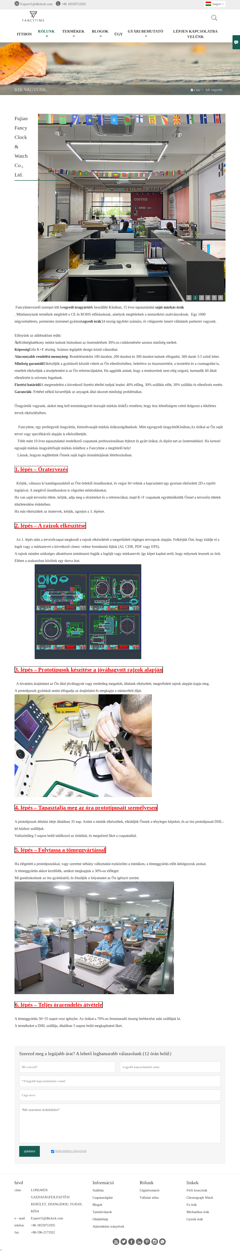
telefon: (20, 1225)
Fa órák (192, 1204)
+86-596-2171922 (43, 1232)
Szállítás (98, 1190)
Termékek (73, 31)
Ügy (118, 34)
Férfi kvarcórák (197, 1190)
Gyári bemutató (145, 31)
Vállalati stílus (149, 1197)
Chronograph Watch (200, 1197)
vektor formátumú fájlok (99, 547)
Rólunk (46, 31)
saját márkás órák (111, 406)
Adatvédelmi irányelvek (108, 1226)
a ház (197, 90)
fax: (17, 1232)
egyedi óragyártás (62, 427)
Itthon (24, 34)
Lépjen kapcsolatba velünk (195, 34)
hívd (19, 1182)
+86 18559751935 (74, 4)
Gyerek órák (195, 1219)
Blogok (100, 31)
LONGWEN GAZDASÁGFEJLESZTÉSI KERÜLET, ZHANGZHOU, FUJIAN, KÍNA (56, 1200)
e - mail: (20, 1218)
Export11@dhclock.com (36, 4)
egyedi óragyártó (164, 427)
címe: (18, 1190)
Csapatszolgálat (103, 1197)
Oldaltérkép (100, 1219)
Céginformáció (149, 1190)
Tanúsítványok (102, 1212)
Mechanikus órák (198, 1212)
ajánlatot (29, 1151)
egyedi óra (90, 406)
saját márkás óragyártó (36, 448)
